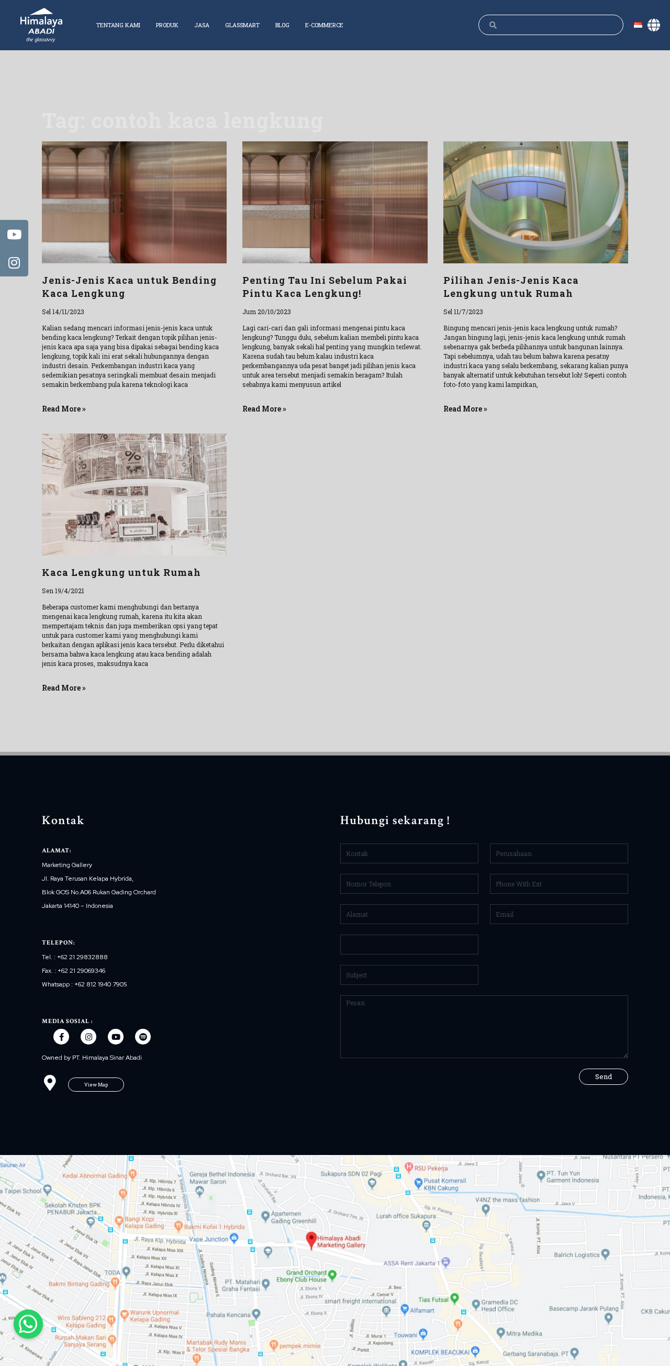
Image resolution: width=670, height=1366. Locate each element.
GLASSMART (242, 25)
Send (603, 1076)
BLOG (282, 25)
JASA (201, 25)
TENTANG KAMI (118, 25)
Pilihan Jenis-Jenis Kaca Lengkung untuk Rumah (511, 286)
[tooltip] (14, 234)
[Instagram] (88, 1037)
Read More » (64, 409)
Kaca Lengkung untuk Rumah (121, 572)
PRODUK (167, 25)
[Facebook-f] (61, 1037)
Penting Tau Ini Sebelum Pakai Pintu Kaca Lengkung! (324, 286)
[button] (96, 1085)
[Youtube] (116, 1037)
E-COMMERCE (324, 25)
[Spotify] (143, 1037)
